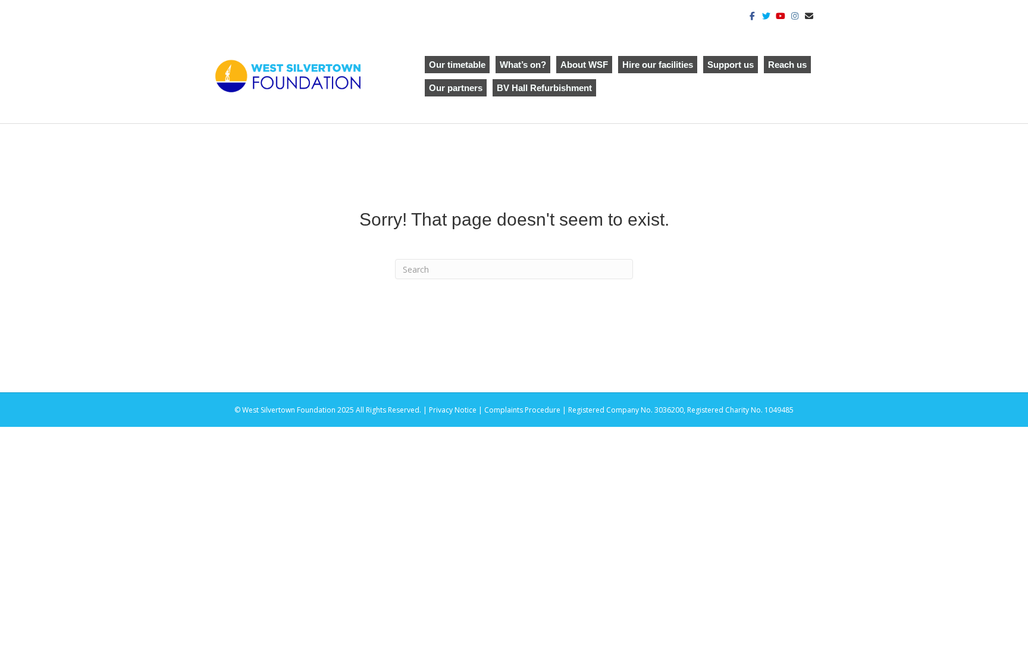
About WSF (584, 65)
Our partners (455, 88)
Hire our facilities (657, 65)
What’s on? (523, 65)
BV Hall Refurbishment (544, 88)
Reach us (787, 65)
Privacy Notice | (456, 410)
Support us (730, 65)
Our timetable (457, 65)
